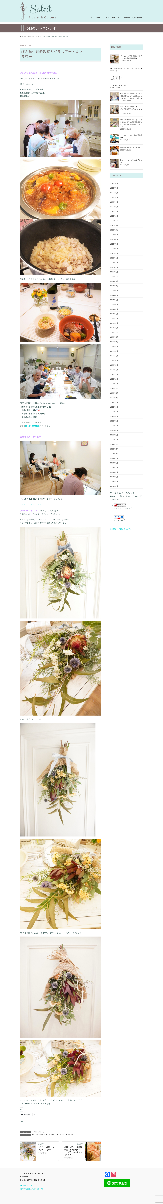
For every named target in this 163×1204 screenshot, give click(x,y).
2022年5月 (114, 421)
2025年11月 (114, 225)
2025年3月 (114, 262)
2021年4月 (114, 481)
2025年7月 (114, 244)
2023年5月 (114, 365)
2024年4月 (114, 314)
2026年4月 (114, 202)
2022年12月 (114, 388)
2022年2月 (114, 435)
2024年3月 (114, 318)
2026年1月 (114, 216)
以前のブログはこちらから (120, 529)
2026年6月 (114, 193)
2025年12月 (114, 221)
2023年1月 (114, 384)
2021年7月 (114, 467)
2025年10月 (114, 230)
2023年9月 (114, 346)
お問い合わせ (27, 1185)
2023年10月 (114, 342)
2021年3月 (114, 486)
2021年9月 (114, 458)
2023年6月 (114, 360)
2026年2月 (114, 211)
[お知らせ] (93, 1150)
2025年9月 (114, 234)
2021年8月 (114, 463)
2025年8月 (114, 239)
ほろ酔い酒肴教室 (32, 426)
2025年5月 (114, 253)
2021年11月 (114, 449)
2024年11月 (114, 281)
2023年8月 (114, 351)
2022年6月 (114, 416)
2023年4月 (114, 370)
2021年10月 (114, 453)
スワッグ (61, 1134)
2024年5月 (114, 309)
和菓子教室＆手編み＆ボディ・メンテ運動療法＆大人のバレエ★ (131, 109)
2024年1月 (114, 328)
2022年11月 (114, 393)
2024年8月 (114, 295)
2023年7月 (114, 356)
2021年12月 (114, 444)
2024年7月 (114, 300)
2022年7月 (114, 412)
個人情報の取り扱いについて (31, 1189)
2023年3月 (114, 374)
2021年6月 (114, 472)
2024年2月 (114, 323)
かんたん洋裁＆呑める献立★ (130, 148)
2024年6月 (114, 304)
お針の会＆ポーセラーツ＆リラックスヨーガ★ (126, 68)
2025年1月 (114, 272)
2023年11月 (114, 337)
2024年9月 (114, 290)
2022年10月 (114, 398)
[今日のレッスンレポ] (28, 1150)
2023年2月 (114, 379)
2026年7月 (114, 188)
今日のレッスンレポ (38, 1132)
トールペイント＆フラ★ (118, 85)
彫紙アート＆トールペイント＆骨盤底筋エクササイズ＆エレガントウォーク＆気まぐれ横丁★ (131, 96)
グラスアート (52, 1134)
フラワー (70, 1134)
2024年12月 (114, 276)
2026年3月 (114, 207)
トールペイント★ (116, 77)
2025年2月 (114, 267)
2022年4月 (114, 425)
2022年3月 (114, 430)
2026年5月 (114, 197)
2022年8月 (114, 407)
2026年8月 (114, 183)
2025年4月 (114, 258)
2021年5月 (114, 477)
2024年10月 (114, 286)
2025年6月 (114, 249)
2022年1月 (114, 440)
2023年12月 (114, 332)
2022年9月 (114, 402)
